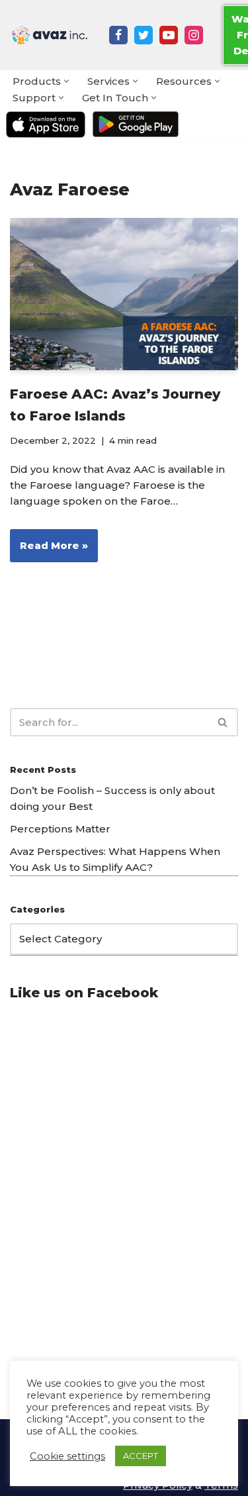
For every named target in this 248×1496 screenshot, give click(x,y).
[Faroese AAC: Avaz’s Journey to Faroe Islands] (124, 294)
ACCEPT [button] (140, 1455)
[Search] (223, 722)
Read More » (49, 550)
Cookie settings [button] (67, 1456)
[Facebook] (118, 35)
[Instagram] (194, 35)
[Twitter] (143, 35)
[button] (66, 81)
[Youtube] (168, 35)
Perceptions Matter (60, 829)
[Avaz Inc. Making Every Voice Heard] (49, 35)
